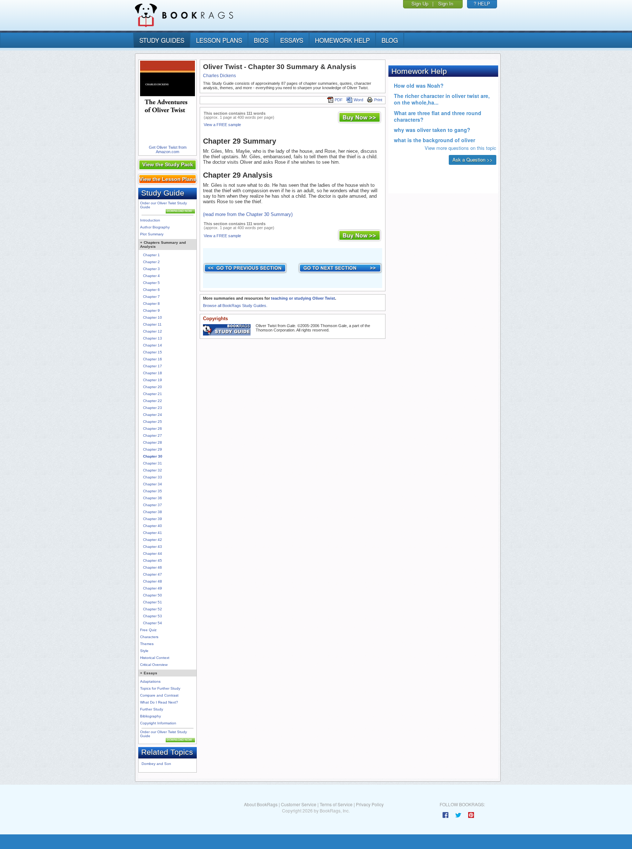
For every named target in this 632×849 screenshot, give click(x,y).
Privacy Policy (370, 804)
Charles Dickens (219, 75)
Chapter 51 (152, 602)
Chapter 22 (152, 401)
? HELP (482, 3)
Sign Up (419, 3)
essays (291, 40)
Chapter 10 (152, 317)
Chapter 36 (152, 498)
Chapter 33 (152, 477)
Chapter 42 (152, 540)
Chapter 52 (152, 609)
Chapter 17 (152, 366)
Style (144, 651)
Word (358, 100)
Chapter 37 (152, 505)
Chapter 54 (152, 623)
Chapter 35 (152, 491)
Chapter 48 (152, 581)
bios (261, 40)
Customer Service (298, 804)
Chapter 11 (152, 324)
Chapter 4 (151, 276)
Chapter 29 (152, 449)
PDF (339, 100)
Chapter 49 (152, 588)
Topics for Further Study (160, 688)
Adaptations (150, 681)
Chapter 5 (151, 283)
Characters (149, 637)
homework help (342, 40)
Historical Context (154, 658)
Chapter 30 (152, 456)
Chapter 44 (152, 554)
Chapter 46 (152, 567)
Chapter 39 (152, 519)
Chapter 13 (152, 338)
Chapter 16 (152, 359)
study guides (161, 40)
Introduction (150, 220)
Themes (147, 644)
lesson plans (219, 40)
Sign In (445, 3)
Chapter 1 (151, 255)
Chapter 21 (152, 394)
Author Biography (155, 227)
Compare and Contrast (159, 695)
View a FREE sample (222, 124)
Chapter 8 (151, 304)
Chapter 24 (152, 415)
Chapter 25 (152, 422)
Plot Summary (151, 234)
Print (378, 100)
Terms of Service (336, 804)
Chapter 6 (151, 290)
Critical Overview (154, 665)
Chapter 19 (152, 380)
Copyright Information (158, 723)
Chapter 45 (152, 560)
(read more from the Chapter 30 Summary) (248, 214)
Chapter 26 (152, 429)
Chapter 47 (152, 574)
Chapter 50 (152, 595)
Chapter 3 (151, 269)
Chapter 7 (151, 297)
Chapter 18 (152, 373)
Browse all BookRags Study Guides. (235, 305)
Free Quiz (148, 630)
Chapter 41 (152, 533)
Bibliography (150, 716)
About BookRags (261, 804)
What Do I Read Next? (159, 702)
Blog (389, 40)
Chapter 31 (152, 463)
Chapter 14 (152, 345)
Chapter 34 (152, 484)
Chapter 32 (152, 470)
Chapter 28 (152, 442)
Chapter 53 (152, 616)
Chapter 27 (152, 435)
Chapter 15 (152, 352)
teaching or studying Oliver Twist (303, 298)
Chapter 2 (151, 262)
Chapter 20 (152, 387)
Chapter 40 (152, 526)
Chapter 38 (152, 512)
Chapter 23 (152, 408)
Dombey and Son (156, 764)
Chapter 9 (151, 310)
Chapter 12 (152, 331)
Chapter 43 (152, 547)
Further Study (151, 709)
